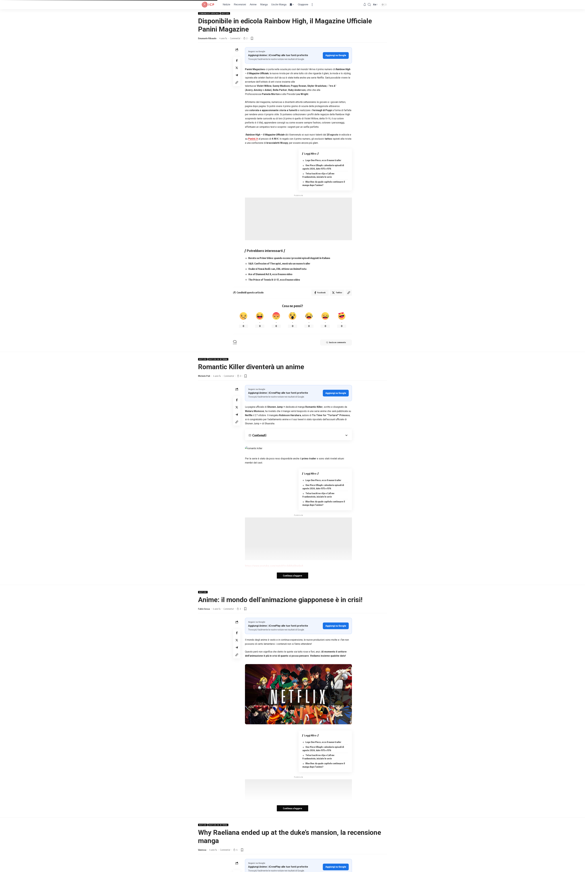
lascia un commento (337, 342)
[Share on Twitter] (236, 67)
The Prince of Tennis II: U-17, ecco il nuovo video (274, 279)
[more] (312, 4)
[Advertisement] (298, 219)
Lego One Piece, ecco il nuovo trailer (323, 160)
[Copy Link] (236, 82)
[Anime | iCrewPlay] (208, 4)
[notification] (364, 4)
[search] (369, 4)
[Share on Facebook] (236, 60)
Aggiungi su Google (335, 55)
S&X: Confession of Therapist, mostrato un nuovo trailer (279, 263)
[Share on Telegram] (236, 75)
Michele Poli (204, 375)
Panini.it (253, 138)
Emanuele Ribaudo (207, 38)
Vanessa (202, 849)
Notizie (225, 13)
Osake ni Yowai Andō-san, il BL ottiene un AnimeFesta (277, 268)
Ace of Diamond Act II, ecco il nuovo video (270, 274)
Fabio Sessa (204, 608)
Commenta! (235, 38)
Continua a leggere (292, 575)
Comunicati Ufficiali (209, 13)
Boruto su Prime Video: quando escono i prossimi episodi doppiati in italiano (289, 258)
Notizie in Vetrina (218, 359)
